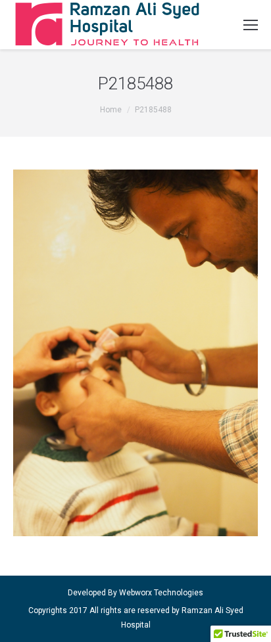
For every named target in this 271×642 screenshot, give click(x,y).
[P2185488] (135, 353)
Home (111, 109)
